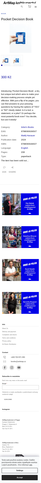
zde (30, 465)
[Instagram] (11, 367)
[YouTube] (18, 367)
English (24, 148)
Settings (19, 470)
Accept (20, 477)
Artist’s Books (27, 127)
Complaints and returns (9, 335)
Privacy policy (6, 341)
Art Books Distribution (9, 344)
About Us (5, 328)
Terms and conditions (9, 338)
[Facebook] (4, 367)
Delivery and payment (9, 331)
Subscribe (8, 399)
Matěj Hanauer (28, 135)
